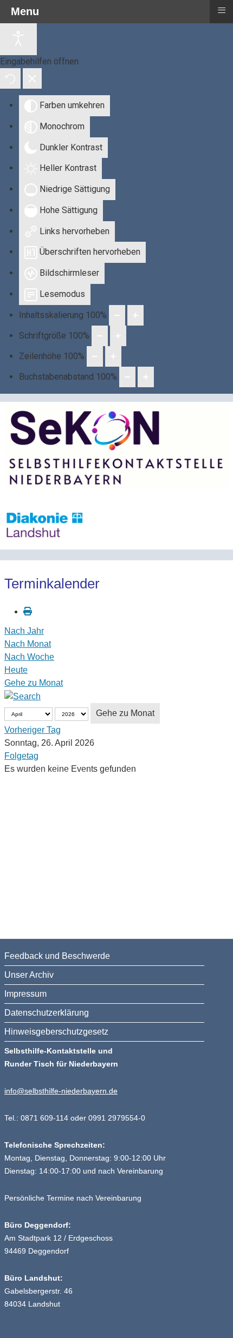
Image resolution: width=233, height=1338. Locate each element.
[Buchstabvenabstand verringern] (127, 377)
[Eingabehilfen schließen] (32, 78)
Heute (16, 669)
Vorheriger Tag (32, 729)
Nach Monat (27, 643)
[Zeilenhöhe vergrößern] (113, 356)
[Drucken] (27, 611)
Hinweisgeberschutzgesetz (56, 1031)
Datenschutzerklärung (46, 1012)
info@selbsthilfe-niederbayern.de (61, 1091)
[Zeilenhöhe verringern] (95, 356)
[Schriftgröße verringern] (100, 336)
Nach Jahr (24, 630)
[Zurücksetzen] (10, 78)
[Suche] (22, 695)
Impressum (25, 993)
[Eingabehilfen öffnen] (18, 38)
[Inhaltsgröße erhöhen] (135, 315)
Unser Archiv (29, 974)
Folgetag (21, 755)
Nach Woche (29, 656)
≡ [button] (221, 10)
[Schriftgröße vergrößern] (118, 336)
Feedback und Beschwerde (57, 956)
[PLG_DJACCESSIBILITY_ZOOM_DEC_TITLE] (117, 315)
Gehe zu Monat (33, 682)
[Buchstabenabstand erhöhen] (146, 377)
